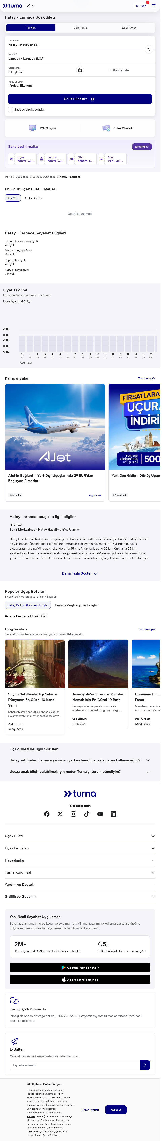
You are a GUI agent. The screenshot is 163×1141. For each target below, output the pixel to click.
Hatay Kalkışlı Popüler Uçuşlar (27, 605)
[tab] (30, 27)
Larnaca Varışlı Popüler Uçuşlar (76, 605)
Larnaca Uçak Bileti (44, 176)
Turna (8, 176)
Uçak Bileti (22, 176)
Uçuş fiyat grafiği (14, 301)
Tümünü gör (142, 146)
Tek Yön (12, 198)
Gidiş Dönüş (33, 198)
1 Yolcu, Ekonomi (20, 85)
